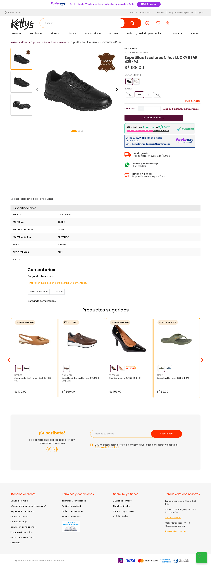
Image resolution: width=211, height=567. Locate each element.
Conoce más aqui (161, 131)
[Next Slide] (202, 360)
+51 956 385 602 (173, 517)
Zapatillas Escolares (55, 42)
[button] (129, 81)
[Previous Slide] (8, 360)
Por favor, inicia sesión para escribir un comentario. (58, 282)
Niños (24, 42)
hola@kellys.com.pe (175, 531)
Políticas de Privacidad (107, 447)
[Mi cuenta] (148, 23)
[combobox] (90, 23)
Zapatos (35, 42)
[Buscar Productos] (132, 23)
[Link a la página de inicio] (14, 42)
